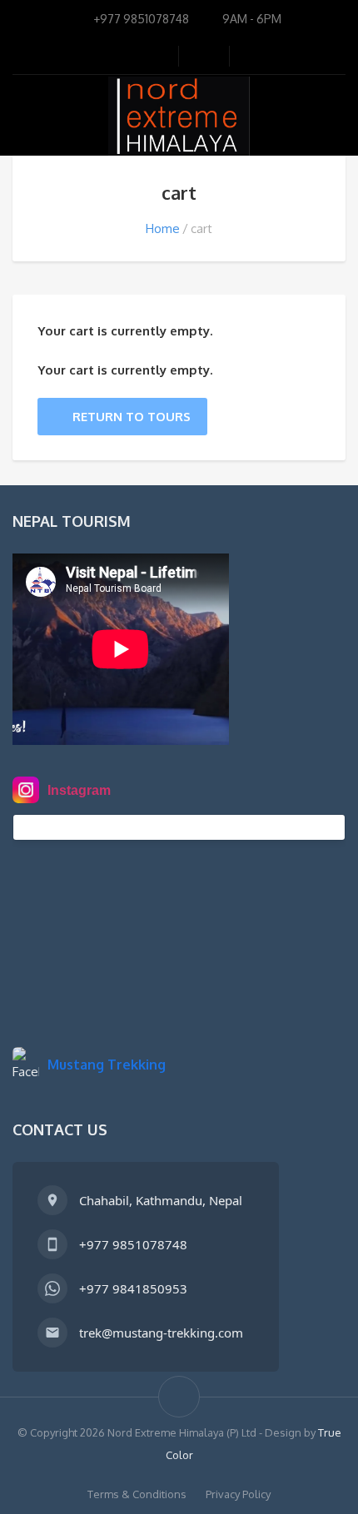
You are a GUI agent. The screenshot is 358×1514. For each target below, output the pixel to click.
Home (163, 228)
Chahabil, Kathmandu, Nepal (160, 1200)
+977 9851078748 (133, 1244)
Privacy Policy (238, 1494)
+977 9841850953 (133, 1288)
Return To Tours (131, 416)
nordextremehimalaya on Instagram (135, 827)
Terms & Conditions (136, 1494)
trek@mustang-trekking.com (161, 1332)
